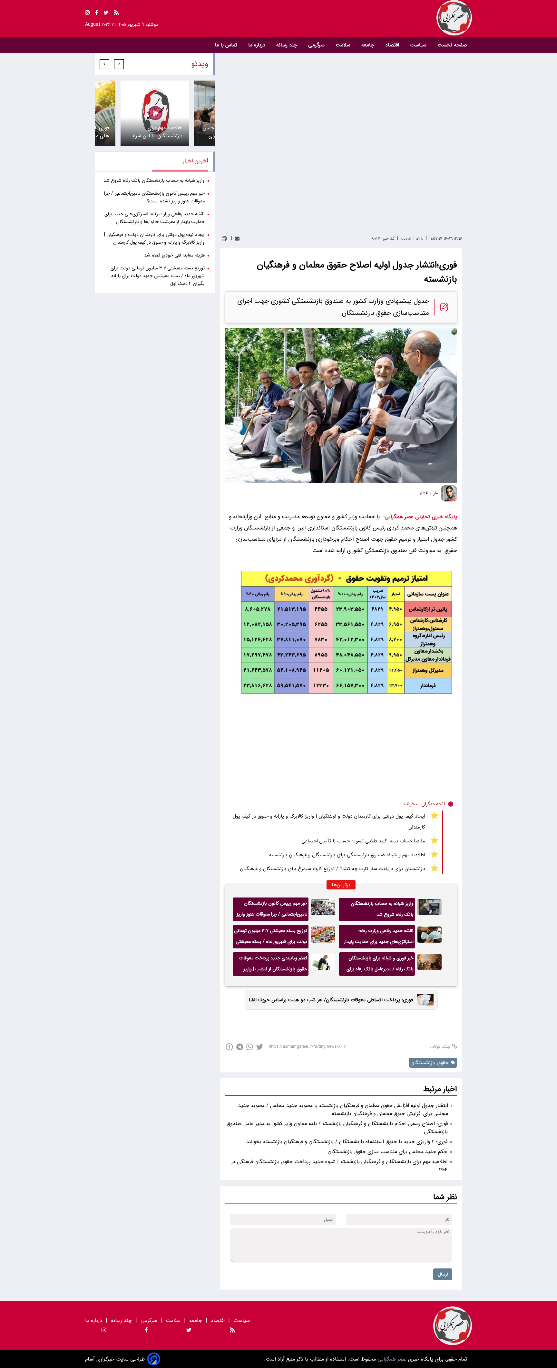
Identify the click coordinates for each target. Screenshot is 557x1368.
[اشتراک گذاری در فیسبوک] (229, 1047)
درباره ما (257, 45)
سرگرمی (317, 45)
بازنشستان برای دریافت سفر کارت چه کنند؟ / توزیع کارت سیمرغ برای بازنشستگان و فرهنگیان (332, 869)
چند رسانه (287, 45)
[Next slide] (104, 64)
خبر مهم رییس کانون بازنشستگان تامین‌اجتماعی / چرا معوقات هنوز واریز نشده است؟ (272, 910)
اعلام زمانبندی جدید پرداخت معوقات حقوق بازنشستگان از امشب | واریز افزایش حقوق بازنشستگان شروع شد (273, 965)
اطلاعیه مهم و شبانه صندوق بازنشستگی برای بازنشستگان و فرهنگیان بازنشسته (347, 855)
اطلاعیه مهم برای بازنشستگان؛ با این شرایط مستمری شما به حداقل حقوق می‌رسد (155, 132)
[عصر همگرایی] (375, 17)
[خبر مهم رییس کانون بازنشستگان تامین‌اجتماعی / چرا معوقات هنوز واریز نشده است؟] (323, 909)
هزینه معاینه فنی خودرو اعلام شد (174, 255)
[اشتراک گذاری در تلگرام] (239, 1046)
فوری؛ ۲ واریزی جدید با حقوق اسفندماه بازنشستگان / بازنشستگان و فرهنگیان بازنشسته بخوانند (346, 1142)
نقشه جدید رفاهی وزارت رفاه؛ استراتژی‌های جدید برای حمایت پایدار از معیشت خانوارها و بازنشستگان (379, 937)
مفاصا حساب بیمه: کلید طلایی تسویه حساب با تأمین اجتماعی (363, 841)
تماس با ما (227, 45)
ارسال (443, 1274)
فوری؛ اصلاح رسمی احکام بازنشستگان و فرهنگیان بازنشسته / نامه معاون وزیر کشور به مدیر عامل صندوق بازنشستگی (337, 1128)
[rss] (116, 14)
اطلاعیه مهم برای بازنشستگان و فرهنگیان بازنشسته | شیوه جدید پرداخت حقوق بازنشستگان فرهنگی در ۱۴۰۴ (339, 1166)
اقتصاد (393, 45)
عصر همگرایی (391, 1359)
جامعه (368, 45)
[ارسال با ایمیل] (237, 238)
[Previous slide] (119, 64)
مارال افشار (429, 493)
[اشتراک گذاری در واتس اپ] (250, 1047)
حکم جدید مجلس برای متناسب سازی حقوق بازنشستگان (387, 1152)
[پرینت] (224, 238)
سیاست (419, 45)
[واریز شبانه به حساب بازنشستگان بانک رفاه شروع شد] (429, 909)
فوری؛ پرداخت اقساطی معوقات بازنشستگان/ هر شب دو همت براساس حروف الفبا (331, 1000)
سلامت (344, 45)
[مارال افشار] (449, 493)
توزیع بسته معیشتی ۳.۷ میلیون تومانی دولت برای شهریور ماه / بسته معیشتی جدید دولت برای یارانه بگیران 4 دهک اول (270, 937)
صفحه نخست (452, 45)
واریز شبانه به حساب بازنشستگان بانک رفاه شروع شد (382, 909)
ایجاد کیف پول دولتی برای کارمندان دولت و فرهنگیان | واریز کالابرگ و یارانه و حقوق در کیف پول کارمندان (329, 821)
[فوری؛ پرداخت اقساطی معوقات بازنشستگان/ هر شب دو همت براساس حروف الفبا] (423, 999)
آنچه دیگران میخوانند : (422, 804)
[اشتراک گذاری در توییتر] (259, 1046)
